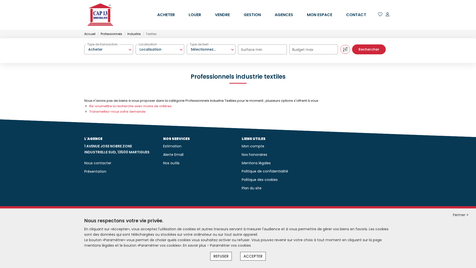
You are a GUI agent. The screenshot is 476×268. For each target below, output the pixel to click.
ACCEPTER (253, 256)
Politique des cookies (260, 179)
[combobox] (109, 49)
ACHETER (166, 15)
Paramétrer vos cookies (230, 245)
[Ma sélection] (380, 14)
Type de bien (199, 44)
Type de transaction (102, 44)
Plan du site (252, 188)
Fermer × (461, 214)
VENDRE (222, 15)
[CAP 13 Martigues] (100, 15)
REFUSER (221, 256)
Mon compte (253, 146)
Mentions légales (256, 163)
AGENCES (284, 15)
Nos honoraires (254, 154)
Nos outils (171, 163)
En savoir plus (195, 245)
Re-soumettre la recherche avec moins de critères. (130, 106)
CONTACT (356, 15)
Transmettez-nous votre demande (117, 111)
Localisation (148, 44)
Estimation (172, 146)
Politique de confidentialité (265, 171)
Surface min (251, 49)
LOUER (195, 15)
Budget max (302, 49)
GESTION (252, 15)
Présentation (95, 171)
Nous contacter (97, 163)
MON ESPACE (319, 15)
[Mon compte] (387, 14)
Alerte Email (173, 154)
